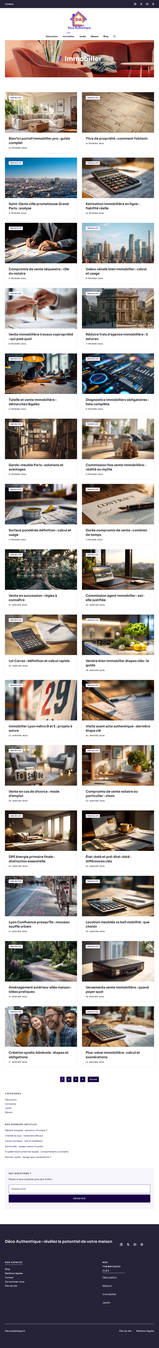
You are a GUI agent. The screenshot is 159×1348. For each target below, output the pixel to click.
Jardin (82, 36)
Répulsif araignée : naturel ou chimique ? (26, 1130)
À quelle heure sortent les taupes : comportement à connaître (36, 1151)
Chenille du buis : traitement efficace (24, 1135)
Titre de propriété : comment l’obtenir (117, 139)
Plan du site (11, 1285)
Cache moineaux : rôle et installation (24, 1141)
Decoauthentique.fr (15, 1331)
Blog (105, 36)
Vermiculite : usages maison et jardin (24, 1146)
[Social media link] (135, 4)
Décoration (52, 36)
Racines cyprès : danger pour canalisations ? (28, 1157)
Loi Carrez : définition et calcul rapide (39, 661)
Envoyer (79, 1198)
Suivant (93, 1079)
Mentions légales (14, 1273)
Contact (9, 4)
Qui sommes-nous (14, 1281)
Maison (94, 36)
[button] (113, 36)
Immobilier (68, 36)
